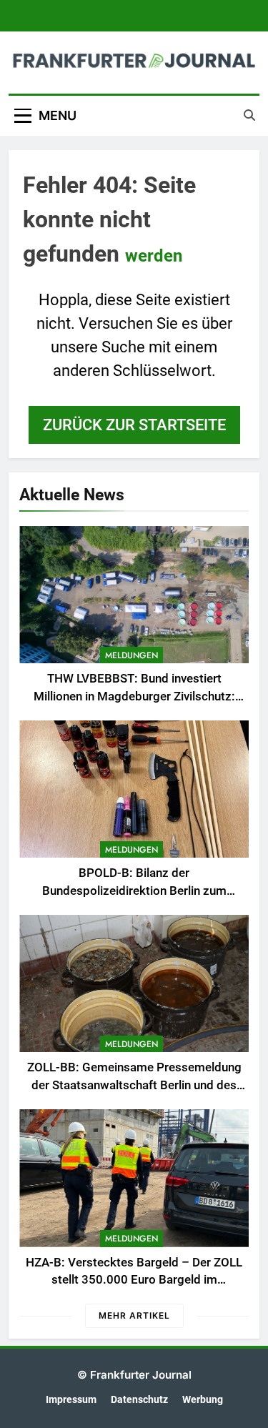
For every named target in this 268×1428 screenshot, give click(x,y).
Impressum (71, 1400)
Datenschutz (139, 1400)
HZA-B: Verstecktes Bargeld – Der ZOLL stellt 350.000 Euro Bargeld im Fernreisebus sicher (134, 1280)
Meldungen (131, 655)
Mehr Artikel (134, 1315)
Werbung (202, 1400)
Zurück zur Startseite (134, 425)
